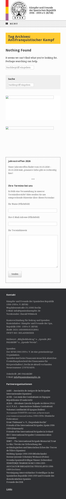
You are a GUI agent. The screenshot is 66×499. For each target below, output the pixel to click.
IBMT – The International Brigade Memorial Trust (31, 441)
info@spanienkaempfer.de (27, 377)
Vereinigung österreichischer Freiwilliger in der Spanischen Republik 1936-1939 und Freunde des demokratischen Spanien (30, 475)
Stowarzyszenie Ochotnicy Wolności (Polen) (27, 457)
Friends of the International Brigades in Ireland (29, 431)
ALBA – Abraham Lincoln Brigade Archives (27, 403)
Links (9, 489)
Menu (14, 23)
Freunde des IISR (14, 482)
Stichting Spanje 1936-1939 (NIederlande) (26, 454)
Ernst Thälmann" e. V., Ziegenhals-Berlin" (26, 422)
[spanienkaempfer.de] (33, 10)
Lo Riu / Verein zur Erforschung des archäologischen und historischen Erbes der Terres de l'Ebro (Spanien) (31, 447)
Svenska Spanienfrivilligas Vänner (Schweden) (29, 460)
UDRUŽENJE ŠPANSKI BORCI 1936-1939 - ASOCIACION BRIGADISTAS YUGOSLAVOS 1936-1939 (30, 466)
